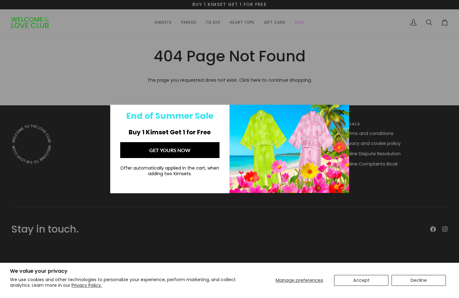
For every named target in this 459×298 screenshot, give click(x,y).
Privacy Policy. (87, 285)
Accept (361, 280)
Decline (419, 280)
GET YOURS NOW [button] (169, 150)
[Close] (341, 112)
